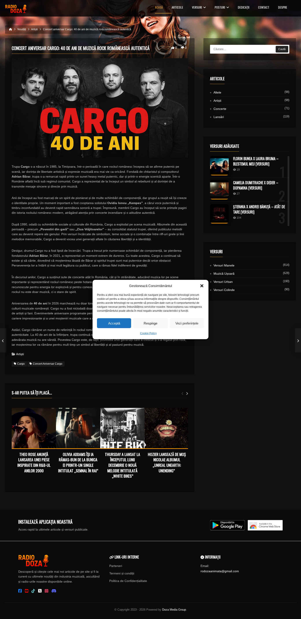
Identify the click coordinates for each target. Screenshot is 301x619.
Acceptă (114, 323)
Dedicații (243, 7)
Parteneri (115, 566)
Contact (263, 7)
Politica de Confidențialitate (128, 581)
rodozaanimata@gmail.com (220, 571)
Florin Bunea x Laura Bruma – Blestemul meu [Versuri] (256, 161)
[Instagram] (46, 591)
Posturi (220, 7)
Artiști (20, 354)
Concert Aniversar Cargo (47, 363)
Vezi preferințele (186, 323)
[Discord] (53, 591)
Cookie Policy (148, 333)
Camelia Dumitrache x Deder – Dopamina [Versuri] (255, 185)
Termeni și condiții (121, 573)
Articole (177, 7)
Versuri (197, 7)
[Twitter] (40, 591)
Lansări (219, 117)
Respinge (150, 323)
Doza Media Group (174, 609)
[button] (202, 286)
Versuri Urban (223, 281)
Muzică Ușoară (224, 273)
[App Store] (265, 525)
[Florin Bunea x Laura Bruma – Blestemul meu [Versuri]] (219, 165)
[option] (34, 441)
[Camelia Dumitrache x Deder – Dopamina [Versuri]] (219, 189)
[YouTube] (26, 591)
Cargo (21, 363)
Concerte (220, 109)
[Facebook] (20, 591)
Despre (282, 7)
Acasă (159, 7)
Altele (217, 92)
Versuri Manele (224, 265)
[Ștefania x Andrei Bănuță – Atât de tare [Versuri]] (219, 213)
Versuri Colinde (224, 290)
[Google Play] (227, 525)
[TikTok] (33, 591)
